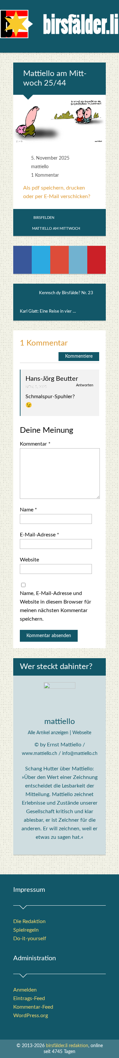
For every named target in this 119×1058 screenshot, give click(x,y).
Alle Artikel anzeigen (48, 733)
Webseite (81, 733)
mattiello (40, 167)
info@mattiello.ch (80, 753)
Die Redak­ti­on (29, 921)
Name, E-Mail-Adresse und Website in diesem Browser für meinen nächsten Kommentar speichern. (55, 606)
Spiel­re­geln (26, 930)
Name (28, 509)
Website (29, 559)
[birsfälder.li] (59, 26)
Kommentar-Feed (33, 1007)
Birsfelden (43, 217)
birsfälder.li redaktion (67, 1046)
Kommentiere (79, 356)
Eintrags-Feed (29, 998)
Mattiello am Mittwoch (56, 228)
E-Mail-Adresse (39, 534)
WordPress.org (30, 1015)
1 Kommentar (45, 175)
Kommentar (35, 444)
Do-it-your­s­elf (29, 938)
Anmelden (25, 990)
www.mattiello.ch (39, 753)
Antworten (84, 385)
